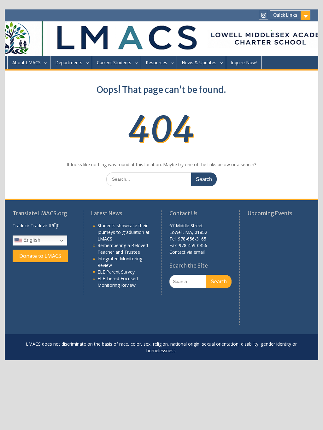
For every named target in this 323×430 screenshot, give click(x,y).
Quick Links (285, 15)
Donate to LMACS (40, 255)
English (31, 240)
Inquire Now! (244, 62)
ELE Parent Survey (116, 272)
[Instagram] (263, 15)
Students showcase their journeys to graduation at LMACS (123, 232)
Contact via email (187, 252)
